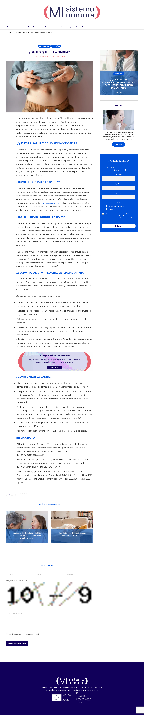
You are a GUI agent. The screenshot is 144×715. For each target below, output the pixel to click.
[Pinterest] (9, 137)
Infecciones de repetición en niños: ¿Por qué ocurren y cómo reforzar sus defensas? (27, 535)
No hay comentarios (58, 56)
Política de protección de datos (53, 687)
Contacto (80, 27)
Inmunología (66, 27)
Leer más (118, 144)
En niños (29, 32)
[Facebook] (9, 125)
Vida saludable (34, 27)
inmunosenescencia (50, 203)
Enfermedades (51, 27)
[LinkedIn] (9, 143)
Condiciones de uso (72, 687)
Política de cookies (87, 687)
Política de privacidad (31, 634)
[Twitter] (9, 131)
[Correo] (9, 148)
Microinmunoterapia (16, 27)
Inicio (9, 32)
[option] (119, 72)
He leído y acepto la (24, 634)
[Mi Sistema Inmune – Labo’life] (72, 12)
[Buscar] (125, 27)
